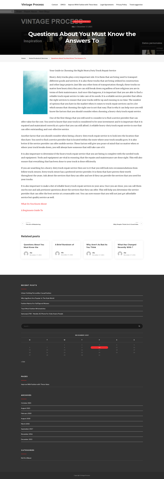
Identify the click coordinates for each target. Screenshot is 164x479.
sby (73, 26)
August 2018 (25, 418)
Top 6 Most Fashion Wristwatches (33, 309)
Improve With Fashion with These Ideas (83, 5)
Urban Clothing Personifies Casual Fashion (36, 293)
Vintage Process (32, 4)
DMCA (63, 5)
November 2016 (26, 434)
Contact (55, 5)
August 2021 (25, 408)
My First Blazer (26, 458)
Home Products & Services (82, 21)
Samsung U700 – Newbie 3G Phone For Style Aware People (42, 314)
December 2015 (26, 439)
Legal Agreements (107, 5)
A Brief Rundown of (64, 245)
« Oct (23, 362)
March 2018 (25, 424)
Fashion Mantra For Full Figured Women (35, 303)
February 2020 (26, 413)
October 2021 (26, 403)
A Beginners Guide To (32, 210)
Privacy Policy (121, 5)
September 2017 (27, 429)
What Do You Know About (34, 204)
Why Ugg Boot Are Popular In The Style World (37, 298)
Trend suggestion (136, 5)
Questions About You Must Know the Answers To (34, 247)
